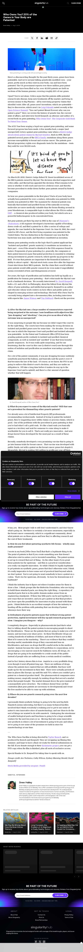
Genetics (11, 775)
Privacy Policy (69, 915)
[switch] (31, 483)
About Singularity (14, 917)
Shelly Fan (8, 832)
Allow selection (41, 497)
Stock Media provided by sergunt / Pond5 (26, 766)
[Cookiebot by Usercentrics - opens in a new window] (72, 453)
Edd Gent (60, 832)
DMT (10, 213)
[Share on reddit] (47, 38)
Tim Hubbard (47, 298)
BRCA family (40, 138)
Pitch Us (41, 917)
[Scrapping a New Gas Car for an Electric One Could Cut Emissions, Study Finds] (67, 824)
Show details (72, 491)
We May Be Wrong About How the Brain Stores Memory (15, 827)
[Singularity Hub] (41, 3)
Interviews (20, 775)
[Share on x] (32, 38)
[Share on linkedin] (42, 38)
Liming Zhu (34, 832)
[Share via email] (52, 38)
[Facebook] (36, 941)
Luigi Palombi (47, 107)
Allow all (68, 497)
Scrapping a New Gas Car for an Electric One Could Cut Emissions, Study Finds (67, 828)
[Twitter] (40, 941)
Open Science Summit (18, 110)
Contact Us (41, 915)
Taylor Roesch (54, 737)
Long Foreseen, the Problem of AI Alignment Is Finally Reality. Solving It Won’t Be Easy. (41, 828)
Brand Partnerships (41, 920)
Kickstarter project (50, 746)
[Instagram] (44, 941)
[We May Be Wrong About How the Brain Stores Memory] (15, 824)
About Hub (14, 915)
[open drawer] (3, 3)
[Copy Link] (56, 38)
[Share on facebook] (37, 38)
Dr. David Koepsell (64, 281)
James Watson (30, 298)
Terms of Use (69, 917)
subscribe (76, 3)
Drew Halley (6, 25)
